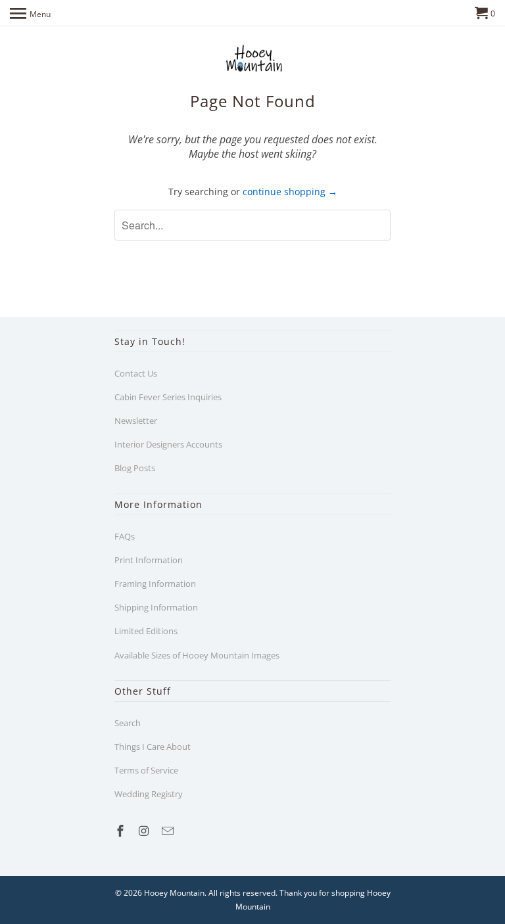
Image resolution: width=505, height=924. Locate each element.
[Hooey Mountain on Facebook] (121, 831)
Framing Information (155, 583)
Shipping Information (156, 607)
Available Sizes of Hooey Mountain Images (196, 655)
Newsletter (135, 421)
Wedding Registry (148, 794)
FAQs (124, 536)
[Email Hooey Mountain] (169, 831)
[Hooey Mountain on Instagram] (145, 831)
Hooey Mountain (174, 892)
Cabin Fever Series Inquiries (168, 397)
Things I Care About (152, 746)
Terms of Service (146, 770)
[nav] (30, 13)
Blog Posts (134, 468)
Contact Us (135, 373)
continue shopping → (290, 191)
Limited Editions (146, 631)
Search (127, 723)
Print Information (148, 560)
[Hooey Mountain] (252, 58)
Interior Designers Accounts (168, 444)
